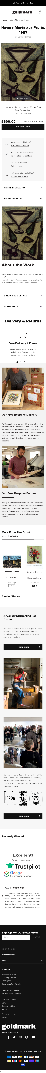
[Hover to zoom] (23, 72)
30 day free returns (19, 176)
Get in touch (16, 166)
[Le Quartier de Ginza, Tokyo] (12, 562)
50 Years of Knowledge (23, 3)
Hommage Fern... (34, 578)
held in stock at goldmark (22, 156)
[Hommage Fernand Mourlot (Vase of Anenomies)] (34, 556)
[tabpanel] (23, 345)
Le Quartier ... (11, 578)
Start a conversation (20, 146)
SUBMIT (36, 937)
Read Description (22, 110)
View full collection (10, 536)
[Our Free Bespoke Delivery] (23, 389)
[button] (5, 12)
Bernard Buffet (24, 37)
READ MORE (24, 647)
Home (4, 20)
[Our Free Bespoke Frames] (23, 467)
